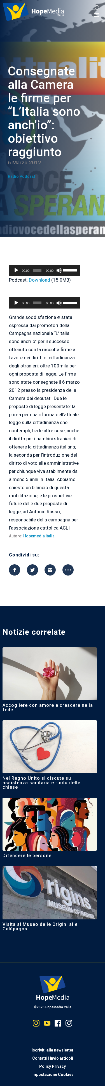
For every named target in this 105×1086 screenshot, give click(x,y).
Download (39, 280)
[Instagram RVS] (69, 1024)
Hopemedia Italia (39, 536)
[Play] (16, 270)
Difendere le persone (27, 855)
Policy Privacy (52, 1066)
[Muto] (59, 270)
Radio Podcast (21, 176)
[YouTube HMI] (47, 1024)
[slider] (70, 270)
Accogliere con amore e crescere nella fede (48, 707)
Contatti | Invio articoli (52, 1058)
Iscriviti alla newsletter (53, 1050)
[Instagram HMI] (36, 1024)
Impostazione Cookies (52, 1074)
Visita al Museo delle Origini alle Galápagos (40, 926)
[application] (44, 270)
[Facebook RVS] (58, 1024)
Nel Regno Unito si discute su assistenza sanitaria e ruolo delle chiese (41, 783)
